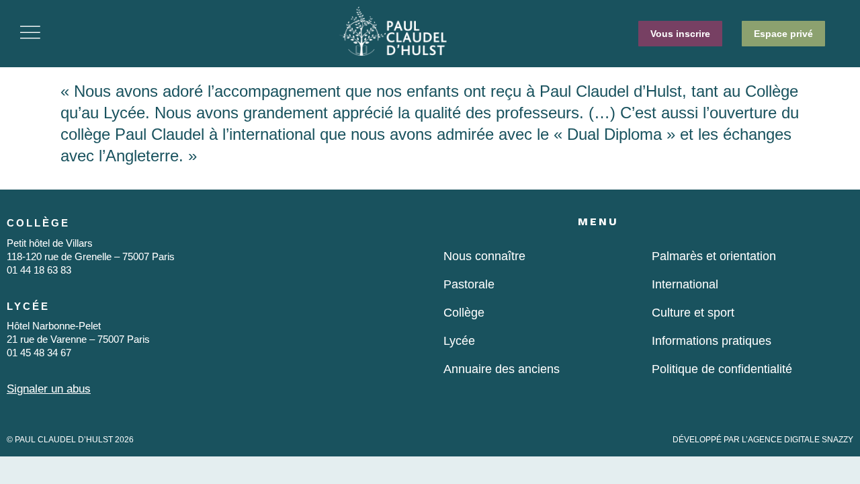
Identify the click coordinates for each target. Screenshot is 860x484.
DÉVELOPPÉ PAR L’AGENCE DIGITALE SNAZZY (763, 439)
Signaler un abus (49, 388)
